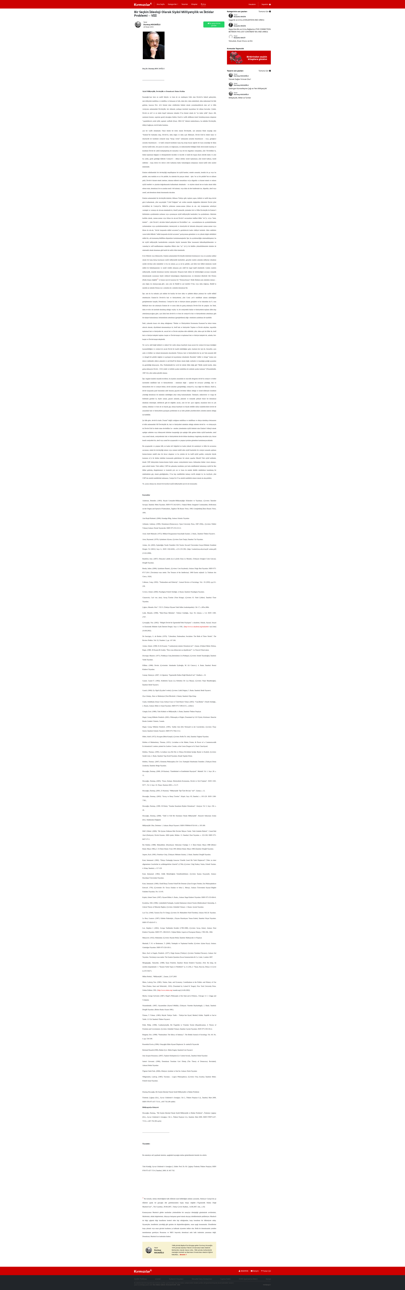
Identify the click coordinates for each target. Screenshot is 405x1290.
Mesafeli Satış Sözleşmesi (202, 1279)
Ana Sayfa (161, 4)
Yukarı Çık (267, 1271)
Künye (268, 1279)
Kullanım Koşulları (176, 1279)
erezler (158, 1279)
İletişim (255, 1271)
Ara (204, 4)
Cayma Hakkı (225, 1279)
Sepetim (265, 4)
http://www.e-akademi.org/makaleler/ (196, 627)
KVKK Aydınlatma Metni (248, 1279)
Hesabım (252, 4)
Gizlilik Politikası (140, 1279)
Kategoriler (172, 4)
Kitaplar (194, 4)
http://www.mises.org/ (165, 990)
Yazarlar (185, 4)
